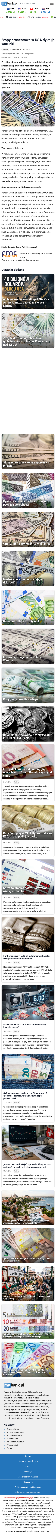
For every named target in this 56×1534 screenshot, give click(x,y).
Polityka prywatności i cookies (28, 1487)
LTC (25, 17)
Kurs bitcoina (12, 1439)
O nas (28, 1466)
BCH (48, 17)
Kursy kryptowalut (14, 1435)
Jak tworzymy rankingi (28, 1477)
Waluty (5, 49)
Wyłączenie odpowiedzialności (28, 1492)
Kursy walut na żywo (15, 1432)
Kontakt (28, 1456)
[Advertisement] (28, 27)
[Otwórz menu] (52, 3)
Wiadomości (12, 1445)
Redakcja (28, 1472)
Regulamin (28, 1482)
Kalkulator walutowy (15, 1442)
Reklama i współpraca (28, 1461)
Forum (9, 1448)
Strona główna (13, 1429)
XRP (3, 17)
